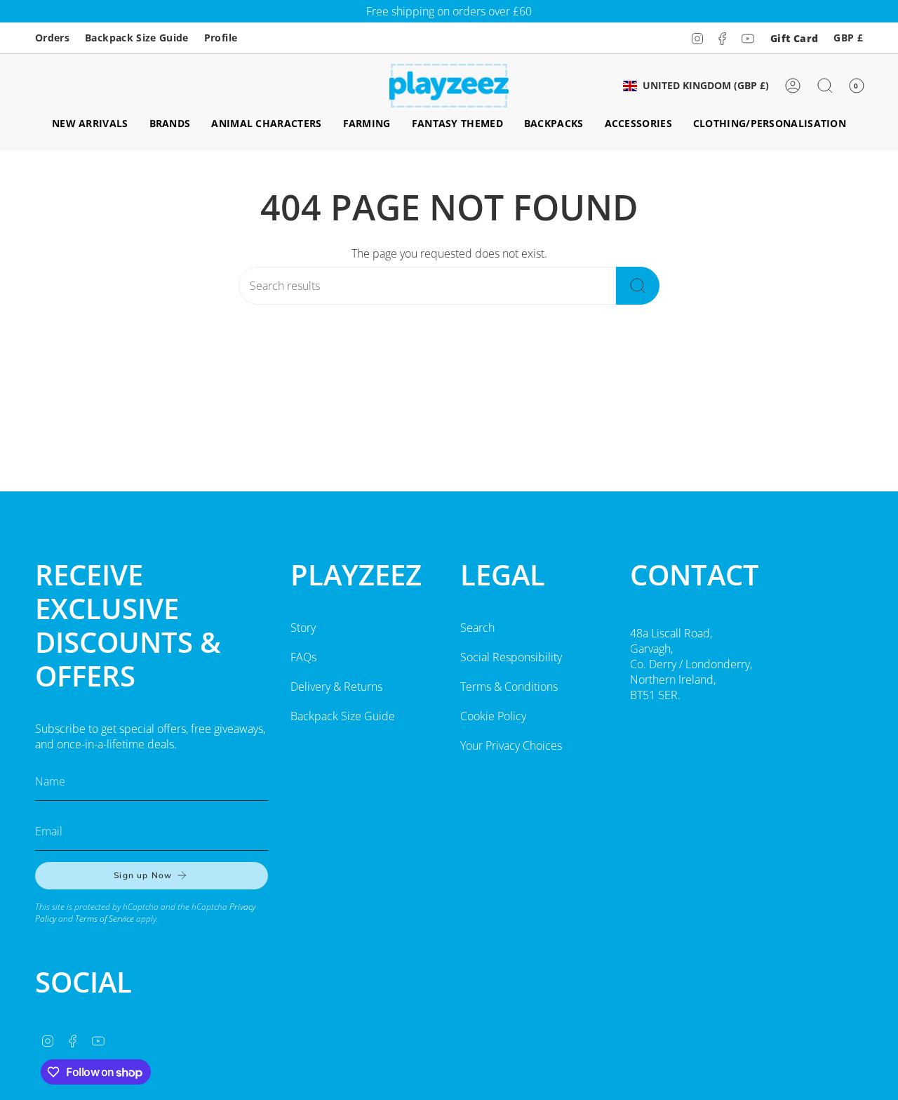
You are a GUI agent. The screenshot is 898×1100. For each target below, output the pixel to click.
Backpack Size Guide (137, 37)
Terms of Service (104, 919)
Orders (52, 37)
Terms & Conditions (509, 686)
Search (477, 627)
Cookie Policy (493, 716)
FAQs (303, 657)
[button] (90, 123)
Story (303, 627)
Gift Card (794, 38)
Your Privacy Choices (511, 745)
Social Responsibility (511, 657)
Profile (220, 37)
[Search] (637, 286)
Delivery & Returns (336, 686)
